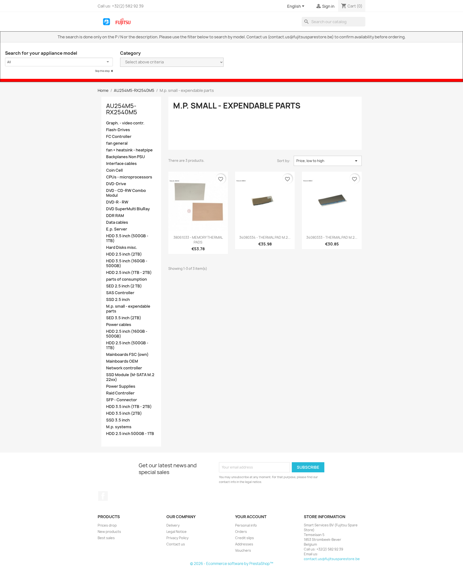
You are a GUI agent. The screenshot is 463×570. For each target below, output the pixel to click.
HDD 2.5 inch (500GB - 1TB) (127, 345)
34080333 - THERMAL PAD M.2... (331, 237)
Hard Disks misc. (121, 247)
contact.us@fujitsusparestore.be (332, 558)
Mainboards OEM (122, 361)
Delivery (173, 525)
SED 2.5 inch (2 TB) (124, 286)
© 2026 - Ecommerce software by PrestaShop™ (231, 563)
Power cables (118, 324)
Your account (250, 516)
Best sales (106, 538)
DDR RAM (115, 215)
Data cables (117, 222)
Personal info (246, 525)
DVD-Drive (116, 183)
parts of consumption (126, 279)
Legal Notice (176, 531)
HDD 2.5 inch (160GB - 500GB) (126, 334)
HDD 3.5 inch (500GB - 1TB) (127, 238)
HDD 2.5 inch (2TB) (124, 254)
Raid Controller (120, 393)
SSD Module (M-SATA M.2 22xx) (130, 377)
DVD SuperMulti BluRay (128, 208)
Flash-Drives (118, 129)
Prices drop (107, 525)
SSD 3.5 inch (118, 420)
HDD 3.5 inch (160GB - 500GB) (126, 263)
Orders (241, 531)
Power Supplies (120, 386)
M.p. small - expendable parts (128, 309)
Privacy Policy (177, 538)
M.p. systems (118, 426)
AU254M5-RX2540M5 (121, 109)
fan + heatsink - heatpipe (129, 150)
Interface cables (121, 163)
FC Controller (118, 136)
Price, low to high (327, 161)
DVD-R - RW (117, 202)
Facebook (103, 496)
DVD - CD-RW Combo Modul (126, 193)
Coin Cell (114, 170)
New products (109, 531)
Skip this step (102, 71)
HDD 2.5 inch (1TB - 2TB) (129, 272)
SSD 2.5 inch (118, 299)
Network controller (124, 368)
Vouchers (243, 550)
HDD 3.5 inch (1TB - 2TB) (129, 406)
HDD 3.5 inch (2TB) (124, 413)
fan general (117, 143)
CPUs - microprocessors (129, 177)
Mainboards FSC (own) (127, 354)
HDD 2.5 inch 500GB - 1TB (130, 433)
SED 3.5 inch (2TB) (123, 317)
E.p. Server (116, 229)
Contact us (175, 544)
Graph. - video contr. (125, 123)
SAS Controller (120, 292)
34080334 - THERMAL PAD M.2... (265, 237)
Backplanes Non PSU (125, 156)
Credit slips (244, 538)
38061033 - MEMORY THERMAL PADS (198, 239)
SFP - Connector (121, 399)
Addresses (244, 544)
